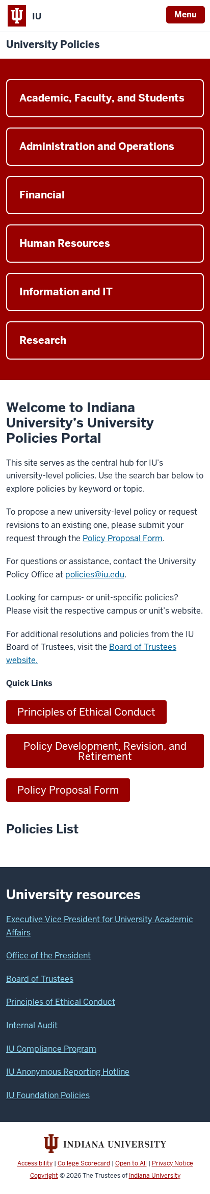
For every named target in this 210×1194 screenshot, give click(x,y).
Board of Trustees (39, 979)
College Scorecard (84, 1163)
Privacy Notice (172, 1163)
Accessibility (34, 1163)
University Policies (53, 44)
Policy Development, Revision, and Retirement (105, 751)
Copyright (44, 1176)
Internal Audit (32, 1025)
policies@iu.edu (94, 574)
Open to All (131, 1163)
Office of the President (48, 955)
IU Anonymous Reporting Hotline (67, 1071)
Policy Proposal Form (123, 538)
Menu (185, 14)
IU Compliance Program (51, 1049)
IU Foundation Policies (48, 1095)
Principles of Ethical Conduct (86, 712)
